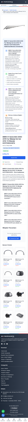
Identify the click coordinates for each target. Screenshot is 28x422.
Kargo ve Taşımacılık (6, 359)
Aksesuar (3, 383)
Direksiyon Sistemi (5, 370)
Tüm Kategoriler (5, 385)
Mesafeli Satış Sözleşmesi (7, 355)
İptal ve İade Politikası (6, 357)
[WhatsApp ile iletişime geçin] (3, 411)
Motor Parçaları (5, 379)
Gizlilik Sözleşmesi (5, 353)
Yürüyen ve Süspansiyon (7, 374)
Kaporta (3, 381)
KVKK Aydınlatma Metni (7, 361)
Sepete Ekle (14, 157)
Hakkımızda (4, 351)
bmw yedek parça (14, 410)
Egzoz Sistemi (4, 368)
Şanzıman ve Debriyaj (6, 376)
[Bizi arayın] (3, 415)
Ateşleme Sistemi (5, 372)
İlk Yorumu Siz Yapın (14, 238)
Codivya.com (11, 414)
